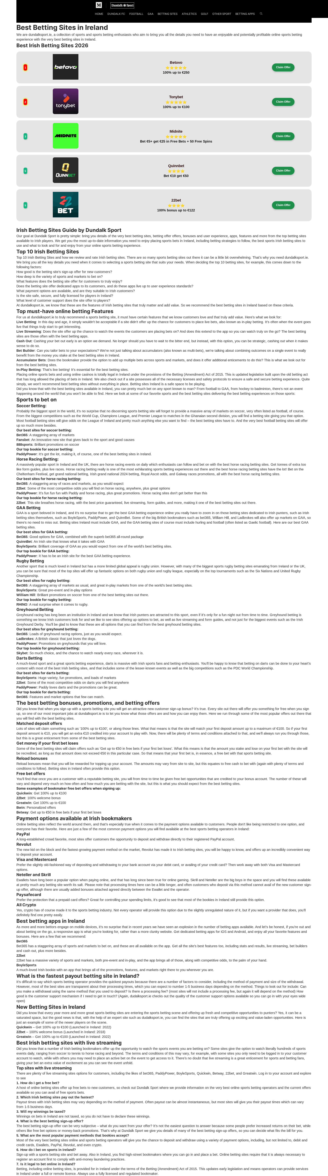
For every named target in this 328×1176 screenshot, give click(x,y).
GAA (150, 14)
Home (99, 14)
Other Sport (221, 14)
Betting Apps (245, 14)
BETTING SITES (167, 14)
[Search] (261, 14)
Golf (204, 14)
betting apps (78, 336)
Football (136, 14)
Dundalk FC (116, 14)
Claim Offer (283, 67)
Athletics (189, 14)
